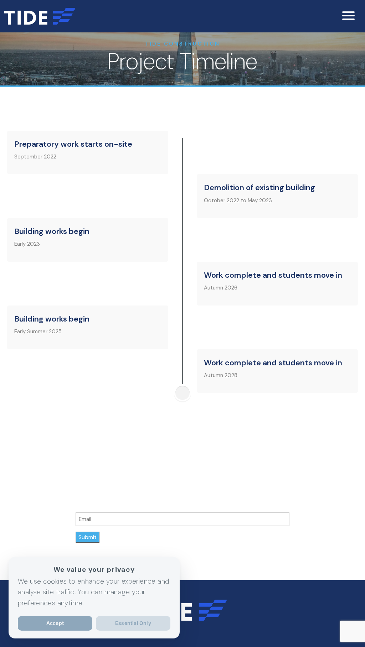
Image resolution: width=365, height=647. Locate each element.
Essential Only (133, 623)
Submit (87, 537)
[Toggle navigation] (349, 16)
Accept (55, 623)
